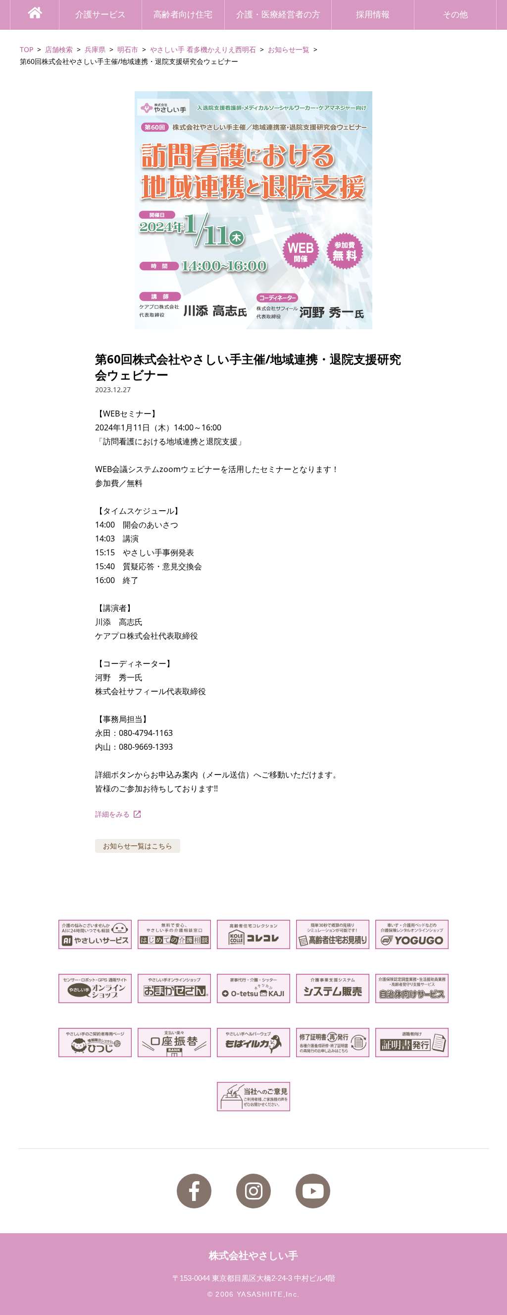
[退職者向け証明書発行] (411, 1042)
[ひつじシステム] (94, 1042)
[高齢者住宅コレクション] (253, 934)
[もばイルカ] (253, 1042)
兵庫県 (95, 49)
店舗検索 (59, 49)
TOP (26, 49)
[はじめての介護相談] (174, 934)
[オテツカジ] (253, 988)
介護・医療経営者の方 (278, 14)
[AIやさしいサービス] (94, 934)
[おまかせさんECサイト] (174, 988)
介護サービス (100, 14)
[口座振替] (174, 1042)
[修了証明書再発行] (332, 1042)
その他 (455, 14)
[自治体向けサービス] (411, 988)
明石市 (127, 49)
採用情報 (373, 14)
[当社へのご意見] (253, 1096)
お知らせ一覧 (288, 49)
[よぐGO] (411, 934)
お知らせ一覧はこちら (137, 845)
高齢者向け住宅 (182, 14)
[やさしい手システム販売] (332, 988)
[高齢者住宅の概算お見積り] (332, 934)
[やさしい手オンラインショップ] (94, 988)
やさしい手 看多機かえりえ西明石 (203, 49)
